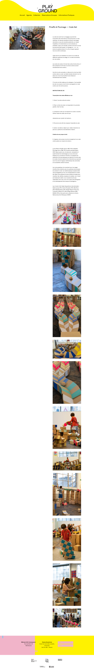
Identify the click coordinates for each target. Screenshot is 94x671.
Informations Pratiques (66, 15)
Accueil (22, 15)
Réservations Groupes (49, 15)
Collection (36, 15)
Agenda (29, 15)
